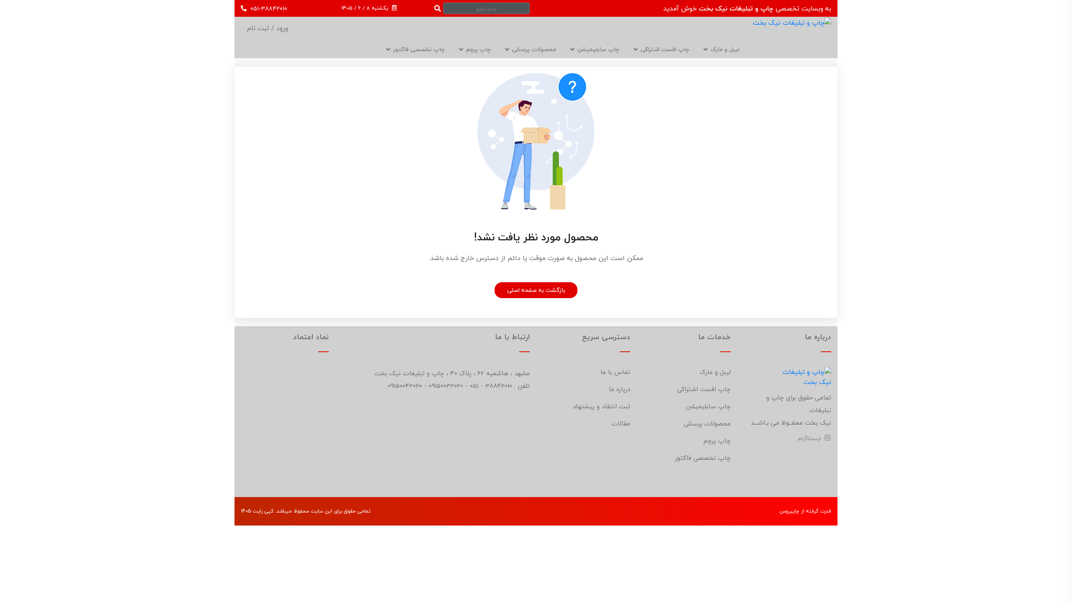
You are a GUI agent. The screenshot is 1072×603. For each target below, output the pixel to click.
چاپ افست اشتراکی (665, 49)
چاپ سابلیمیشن (598, 49)
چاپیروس (789, 511)
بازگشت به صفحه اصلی (536, 290)
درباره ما (619, 389)
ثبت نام (258, 28)
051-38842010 (268, 8)
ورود (281, 28)
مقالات (620, 423)
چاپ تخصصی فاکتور (419, 49)
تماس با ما (615, 371)
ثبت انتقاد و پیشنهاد (601, 406)
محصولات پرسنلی (534, 49)
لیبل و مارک (725, 49)
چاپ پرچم (717, 440)
